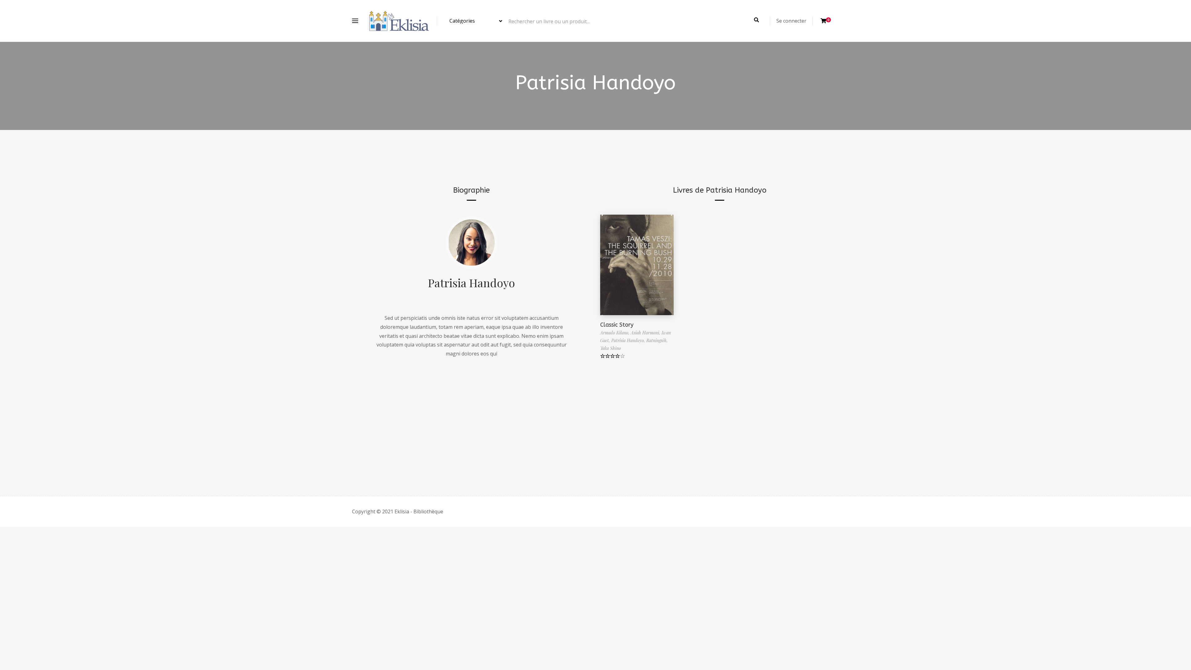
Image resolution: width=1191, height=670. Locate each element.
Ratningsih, (657, 340)
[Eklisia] (399, 21)
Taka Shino (610, 348)
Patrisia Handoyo (471, 282)
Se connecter (791, 20)
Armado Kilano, (615, 333)
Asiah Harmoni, (646, 333)
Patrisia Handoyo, (628, 340)
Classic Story (616, 324)
